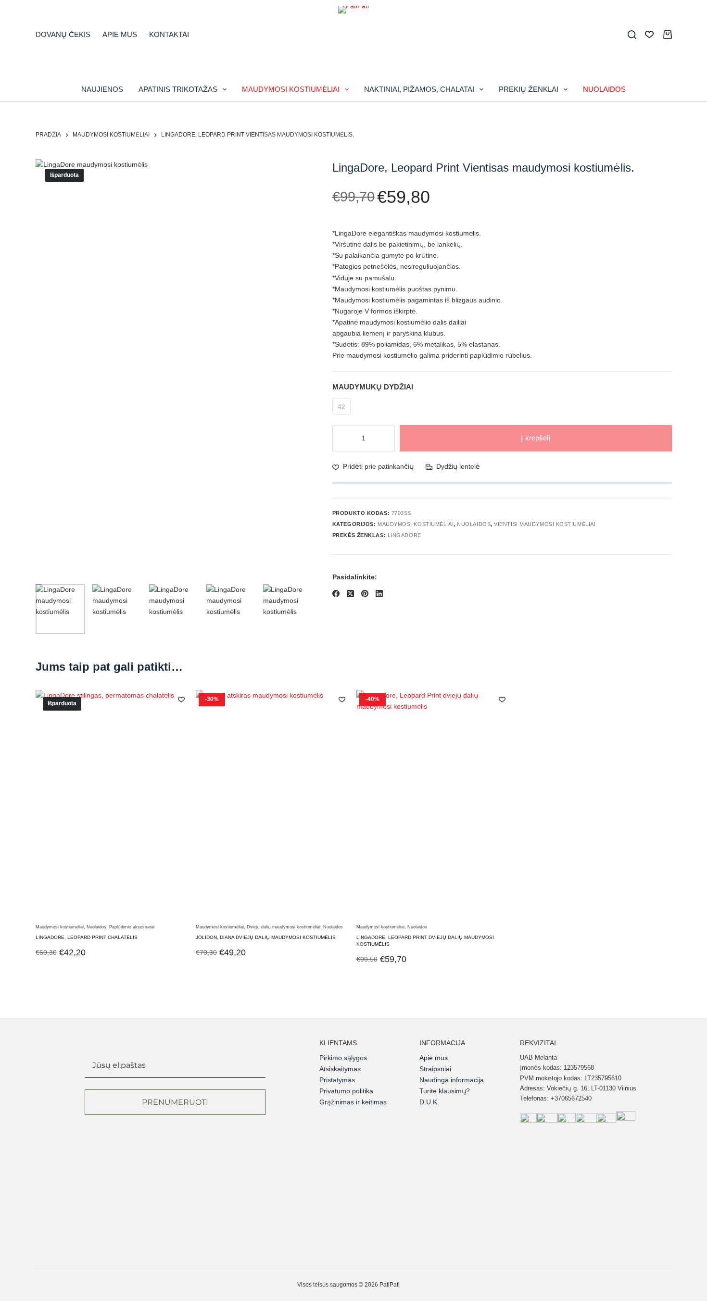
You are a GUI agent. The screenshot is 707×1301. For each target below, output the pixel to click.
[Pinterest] (364, 593)
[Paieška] (632, 34)
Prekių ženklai (528, 89)
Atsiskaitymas (340, 1069)
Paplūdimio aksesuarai (131, 927)
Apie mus (119, 34)
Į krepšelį (535, 438)
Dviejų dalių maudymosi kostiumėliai (283, 927)
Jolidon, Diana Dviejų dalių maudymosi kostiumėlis (266, 937)
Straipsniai (435, 1069)
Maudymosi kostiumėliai (291, 89)
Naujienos (102, 89)
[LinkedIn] (379, 593)
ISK (405, 1284)
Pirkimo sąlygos (343, 1058)
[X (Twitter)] (350, 593)
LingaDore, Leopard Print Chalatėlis (87, 937)
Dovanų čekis (63, 34)
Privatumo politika (346, 1091)
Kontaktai (169, 34)
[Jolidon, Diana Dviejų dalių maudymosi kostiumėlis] (273, 805)
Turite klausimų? (444, 1091)
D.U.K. (429, 1102)
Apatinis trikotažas (178, 89)
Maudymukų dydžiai (372, 387)
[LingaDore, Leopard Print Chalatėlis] (113, 805)
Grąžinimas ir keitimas (353, 1102)
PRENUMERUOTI (175, 1102)
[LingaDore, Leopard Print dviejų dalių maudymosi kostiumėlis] (434, 805)
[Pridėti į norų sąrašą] (181, 699)
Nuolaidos (604, 89)
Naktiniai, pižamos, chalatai (419, 89)
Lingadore (404, 535)
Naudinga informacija (451, 1080)
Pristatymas (337, 1080)
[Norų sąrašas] (649, 34)
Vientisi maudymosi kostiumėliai (544, 524)
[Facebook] (336, 593)
